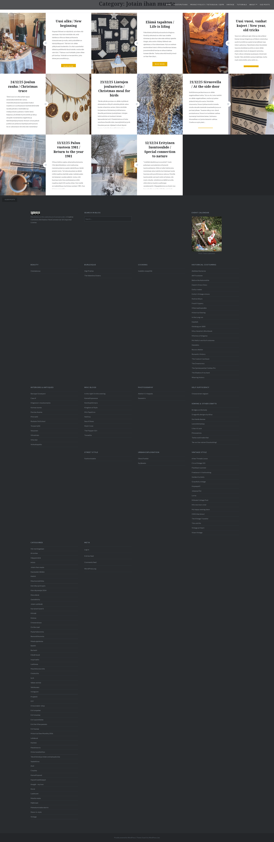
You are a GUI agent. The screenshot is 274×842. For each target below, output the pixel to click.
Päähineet (34, 803)
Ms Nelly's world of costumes (203, 340)
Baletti (33, 646)
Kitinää (33, 613)
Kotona (33, 618)
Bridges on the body (199, 410)
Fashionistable (90, 458)
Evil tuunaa (35, 729)
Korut (33, 789)
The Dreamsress (198, 363)
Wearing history (198, 377)
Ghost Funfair (143, 458)
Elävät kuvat (35, 655)
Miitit (33, 562)
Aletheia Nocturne (199, 271)
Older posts (10, 199)
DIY (32, 701)
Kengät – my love (37, 784)
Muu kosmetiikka (37, 581)
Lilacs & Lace (197, 428)
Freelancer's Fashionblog (201, 472)
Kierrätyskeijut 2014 (38, 590)
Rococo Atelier (197, 349)
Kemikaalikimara (91, 403)
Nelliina (87, 417)
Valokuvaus (35, 687)
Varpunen (34, 431)
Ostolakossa (35, 271)
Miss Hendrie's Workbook (202, 331)
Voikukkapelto (36, 444)
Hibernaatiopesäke (199, 308)
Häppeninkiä (36, 558)
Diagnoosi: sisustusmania (40, 403)
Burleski (34, 650)
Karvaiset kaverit (37, 609)
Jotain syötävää (36, 604)
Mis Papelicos (89, 412)
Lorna (194, 495)
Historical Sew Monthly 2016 (42, 733)
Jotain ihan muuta (37, 567)
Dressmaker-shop (38, 706)
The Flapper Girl (90, 431)
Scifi (32, 678)
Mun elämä (35, 595)
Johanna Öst (196, 491)
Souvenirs (142, 398)
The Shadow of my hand (201, 373)
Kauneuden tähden (38, 572)
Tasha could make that (200, 438)
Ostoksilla (35, 673)
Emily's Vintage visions (201, 294)
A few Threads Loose (200, 458)
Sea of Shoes (89, 421)
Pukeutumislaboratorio (39, 807)
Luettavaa (34, 664)
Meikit (33, 576)
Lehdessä (34, 738)
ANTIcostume (197, 276)
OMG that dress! (198, 514)
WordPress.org (90, 569)
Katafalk (195, 322)
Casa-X (33, 398)
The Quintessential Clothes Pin (204, 368)
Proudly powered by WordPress (124, 837)
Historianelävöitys (38, 752)
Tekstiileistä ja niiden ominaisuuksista (45, 757)
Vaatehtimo (35, 761)
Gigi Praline (89, 271)
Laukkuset (34, 793)
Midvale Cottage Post (200, 500)
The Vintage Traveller (200, 519)
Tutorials (242, 4)
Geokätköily (35, 599)
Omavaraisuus (36, 623)
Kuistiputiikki (181, 4)
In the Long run (197, 317)
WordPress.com (154, 837)
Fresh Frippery (197, 303)
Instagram (35, 692)
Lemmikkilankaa (198, 424)
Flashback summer (199, 468)
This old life (196, 523)
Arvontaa (34, 553)
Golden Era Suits (198, 477)
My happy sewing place (201, 509)
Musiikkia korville (38, 669)
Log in (86, 550)
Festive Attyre (197, 299)
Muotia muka (36, 798)
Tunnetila (88, 435)
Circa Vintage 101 (198, 463)
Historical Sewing (199, 312)
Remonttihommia (37, 636)
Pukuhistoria (35, 748)
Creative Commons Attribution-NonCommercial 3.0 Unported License (52, 219)
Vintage (230, 4)
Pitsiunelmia (196, 433)
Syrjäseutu (142, 463)
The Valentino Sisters (92, 276)
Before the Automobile (200, 280)
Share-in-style (36, 812)
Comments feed (90, 562)
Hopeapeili (196, 486)
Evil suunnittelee (37, 720)
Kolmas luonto (36, 407)
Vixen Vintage (197, 532)
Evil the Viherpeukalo (39, 724)
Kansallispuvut (36, 775)
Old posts (265, 4)
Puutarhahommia (37, 632)
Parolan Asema (36, 412)
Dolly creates (197, 289)
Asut (32, 766)
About (252, 4)
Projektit (34, 697)
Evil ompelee (36, 710)
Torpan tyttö (35, 426)
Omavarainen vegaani (200, 394)
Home (168, 4)
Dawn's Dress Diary (199, 285)
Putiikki (34, 743)
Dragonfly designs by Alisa (202, 414)
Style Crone (88, 426)
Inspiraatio (35, 660)
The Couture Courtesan (200, 359)
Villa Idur (34, 440)
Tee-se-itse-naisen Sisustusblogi (204, 442)
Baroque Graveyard (38, 394)
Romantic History (198, 354)
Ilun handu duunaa (198, 419)
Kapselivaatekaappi (38, 780)
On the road (35, 627)
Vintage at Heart (198, 528)
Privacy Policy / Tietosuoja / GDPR (207, 4)
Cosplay (34, 770)
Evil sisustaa (35, 715)
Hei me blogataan (37, 549)
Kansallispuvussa (91, 398)
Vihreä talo (35, 435)
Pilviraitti (34, 417)
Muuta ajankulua (37, 641)
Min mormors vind (199, 505)
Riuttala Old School (38, 421)
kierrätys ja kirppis (38, 586)
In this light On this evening (94, 394)
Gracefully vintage (199, 482)
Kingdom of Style (91, 407)
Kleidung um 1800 (198, 326)
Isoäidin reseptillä (145, 271)
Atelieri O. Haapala (145, 394)
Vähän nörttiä (36, 683)
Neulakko (195, 345)
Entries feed (89, 556)
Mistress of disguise (199, 336)
